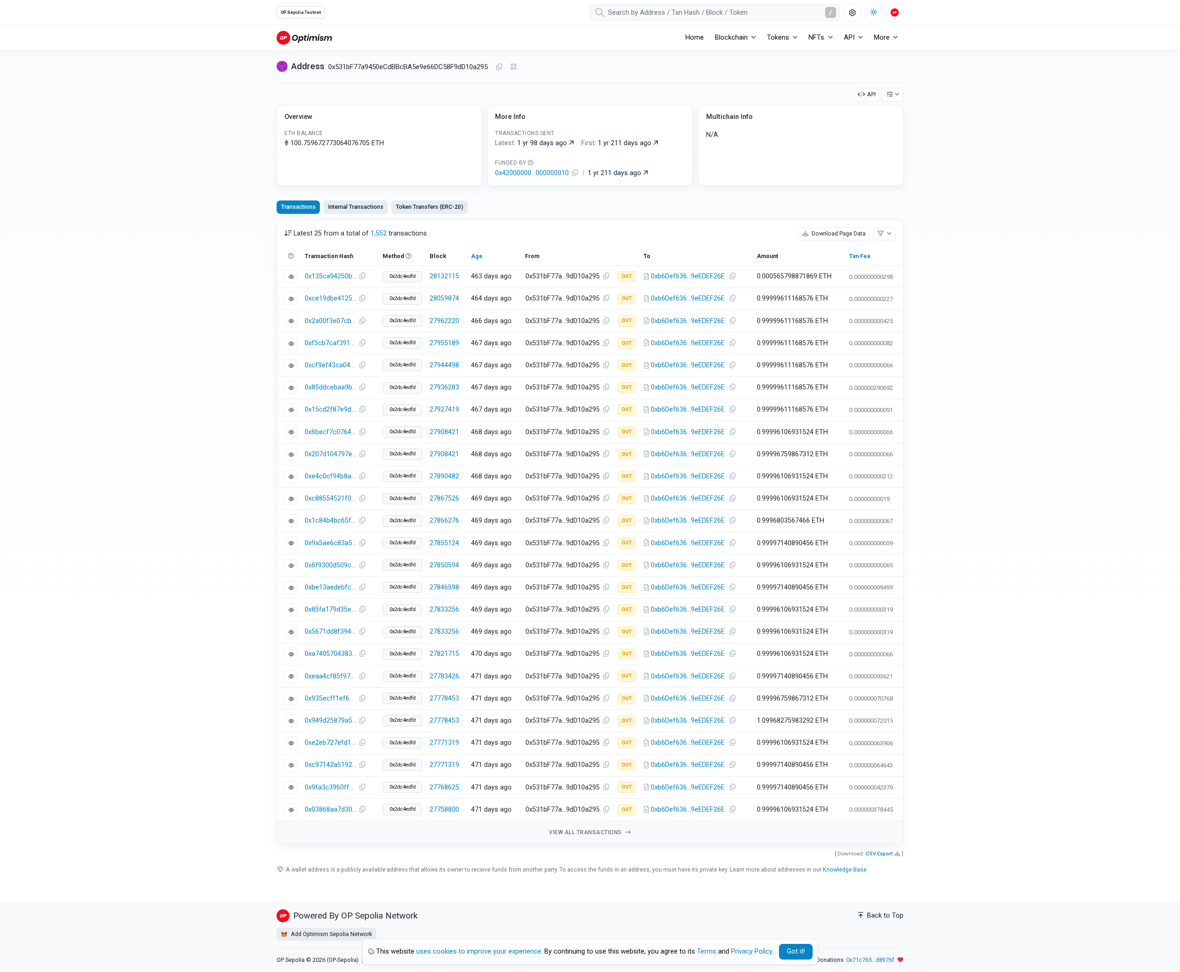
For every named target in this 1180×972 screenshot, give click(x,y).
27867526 (444, 498)
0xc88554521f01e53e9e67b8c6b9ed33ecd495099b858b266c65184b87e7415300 (330, 498)
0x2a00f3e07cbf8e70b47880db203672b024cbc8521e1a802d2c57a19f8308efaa (330, 321)
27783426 (444, 676)
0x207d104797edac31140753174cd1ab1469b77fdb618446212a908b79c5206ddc (330, 454)
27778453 (444, 698)
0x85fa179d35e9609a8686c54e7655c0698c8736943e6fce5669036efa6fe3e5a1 (330, 609)
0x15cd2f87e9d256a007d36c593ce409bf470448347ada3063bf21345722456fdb (330, 409)
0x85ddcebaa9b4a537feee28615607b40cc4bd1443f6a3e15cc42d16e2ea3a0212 (330, 387)
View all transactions (586, 832)
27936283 (444, 387)
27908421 (444, 432)
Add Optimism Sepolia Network (330, 934)
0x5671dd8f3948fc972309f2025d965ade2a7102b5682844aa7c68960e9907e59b (330, 632)
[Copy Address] (499, 67)
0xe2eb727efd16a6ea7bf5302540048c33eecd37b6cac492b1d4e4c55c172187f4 (330, 743)
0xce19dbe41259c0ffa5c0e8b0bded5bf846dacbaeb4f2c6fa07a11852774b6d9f (330, 298)
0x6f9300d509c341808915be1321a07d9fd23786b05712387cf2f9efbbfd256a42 (330, 565)
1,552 (379, 233)
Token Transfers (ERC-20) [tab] (429, 206)
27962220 (444, 321)
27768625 (444, 787)
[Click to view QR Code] (514, 67)
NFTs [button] (816, 37)
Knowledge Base (845, 869)
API (871, 94)
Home (694, 37)
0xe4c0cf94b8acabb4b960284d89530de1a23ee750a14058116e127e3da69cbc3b (330, 476)
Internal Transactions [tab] (356, 206)
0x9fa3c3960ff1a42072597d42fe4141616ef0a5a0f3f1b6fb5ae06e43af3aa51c (330, 787)
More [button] (882, 37)
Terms (706, 951)
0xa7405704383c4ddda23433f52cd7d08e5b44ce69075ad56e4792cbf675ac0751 (330, 654)
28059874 (444, 298)
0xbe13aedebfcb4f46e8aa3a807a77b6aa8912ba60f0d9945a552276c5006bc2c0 (330, 587)
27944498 (444, 365)
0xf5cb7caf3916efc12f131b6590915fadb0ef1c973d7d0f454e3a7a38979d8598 (330, 343)
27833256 (444, 609)
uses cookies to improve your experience (478, 951)
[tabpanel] (590, 532)
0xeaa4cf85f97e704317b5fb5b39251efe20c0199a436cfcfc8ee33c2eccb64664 (330, 676)
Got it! (796, 951)
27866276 (444, 520)
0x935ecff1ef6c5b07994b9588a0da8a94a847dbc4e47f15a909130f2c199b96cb (330, 698)
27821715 (444, 654)
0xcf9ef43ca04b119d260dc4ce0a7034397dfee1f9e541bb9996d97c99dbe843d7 (330, 365)
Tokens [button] (778, 37)
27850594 (444, 565)
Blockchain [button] (731, 37)
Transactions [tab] (298, 206)
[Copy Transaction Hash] (362, 276)
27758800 (444, 809)
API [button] (849, 37)
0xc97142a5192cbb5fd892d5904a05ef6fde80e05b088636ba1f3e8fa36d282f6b (330, 765)
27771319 (444, 743)
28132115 (444, 276)
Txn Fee (860, 256)
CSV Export (879, 853)
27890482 (444, 476)
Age (477, 256)
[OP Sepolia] (304, 37)
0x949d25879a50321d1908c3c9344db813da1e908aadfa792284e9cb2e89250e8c (330, 721)
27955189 (444, 343)
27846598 (444, 587)
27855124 (444, 543)
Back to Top (884, 915)
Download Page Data (838, 233)
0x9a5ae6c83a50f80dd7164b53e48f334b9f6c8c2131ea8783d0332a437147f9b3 (330, 543)
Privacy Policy (751, 951)
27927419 (444, 409)
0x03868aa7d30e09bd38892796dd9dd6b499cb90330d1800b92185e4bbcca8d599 (330, 809)
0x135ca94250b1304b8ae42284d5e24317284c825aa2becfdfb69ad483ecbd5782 (330, 276)
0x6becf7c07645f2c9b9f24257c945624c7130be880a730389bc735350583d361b (330, 432)
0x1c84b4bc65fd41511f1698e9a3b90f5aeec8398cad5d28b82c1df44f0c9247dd (330, 520)
